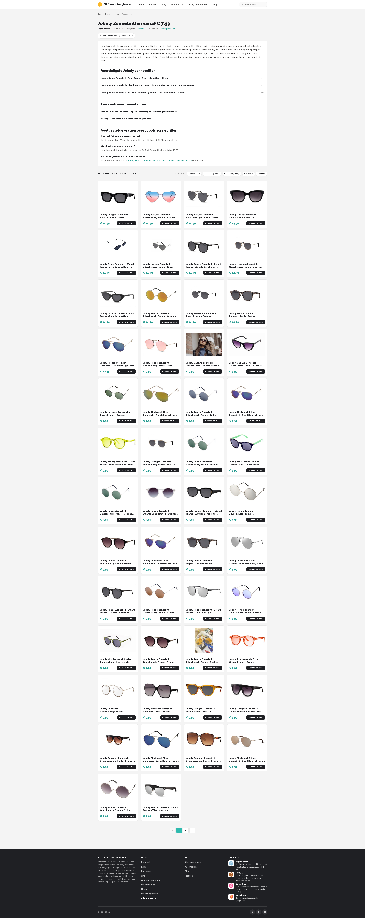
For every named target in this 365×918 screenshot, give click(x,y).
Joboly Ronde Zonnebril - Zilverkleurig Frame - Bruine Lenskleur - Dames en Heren (158, 613)
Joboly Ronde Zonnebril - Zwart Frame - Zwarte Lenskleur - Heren (134, 78)
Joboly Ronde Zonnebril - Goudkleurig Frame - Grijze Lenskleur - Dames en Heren (115, 810)
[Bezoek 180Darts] (231, 874)
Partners (189, 875)
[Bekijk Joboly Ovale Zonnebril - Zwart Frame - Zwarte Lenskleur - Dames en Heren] (118, 245)
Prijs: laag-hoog (212, 174)
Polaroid (145, 862)
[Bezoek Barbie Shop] (231, 886)
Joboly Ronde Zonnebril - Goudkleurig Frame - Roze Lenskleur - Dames (157, 366)
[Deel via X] (252, 912)
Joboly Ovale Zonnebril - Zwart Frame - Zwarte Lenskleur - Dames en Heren (117, 267)
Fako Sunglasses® (149, 893)
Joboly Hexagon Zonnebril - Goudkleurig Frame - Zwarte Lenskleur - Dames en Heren (245, 267)
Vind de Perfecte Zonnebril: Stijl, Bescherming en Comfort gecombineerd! (139, 111)
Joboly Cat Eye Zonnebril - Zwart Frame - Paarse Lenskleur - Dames (204, 366)
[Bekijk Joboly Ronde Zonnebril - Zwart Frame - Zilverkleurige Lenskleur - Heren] (161, 789)
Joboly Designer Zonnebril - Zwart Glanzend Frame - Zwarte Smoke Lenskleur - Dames (247, 711)
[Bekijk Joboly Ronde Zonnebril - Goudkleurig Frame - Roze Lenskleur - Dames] (161, 344)
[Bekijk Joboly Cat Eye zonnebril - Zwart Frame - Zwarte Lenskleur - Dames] (118, 295)
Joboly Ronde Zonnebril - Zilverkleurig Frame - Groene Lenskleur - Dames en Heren (202, 464)
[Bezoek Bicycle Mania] (231, 863)
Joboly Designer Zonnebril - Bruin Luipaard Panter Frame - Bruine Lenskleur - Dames (117, 761)
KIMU (143, 866)
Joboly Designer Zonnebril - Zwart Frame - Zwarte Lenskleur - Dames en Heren (115, 217)
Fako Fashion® (148, 884)
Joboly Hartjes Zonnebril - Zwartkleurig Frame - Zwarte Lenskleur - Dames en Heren (202, 217)
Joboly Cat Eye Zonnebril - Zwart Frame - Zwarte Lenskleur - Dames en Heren (244, 217)
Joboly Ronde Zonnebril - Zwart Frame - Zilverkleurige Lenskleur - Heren (160, 810)
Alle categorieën (193, 862)
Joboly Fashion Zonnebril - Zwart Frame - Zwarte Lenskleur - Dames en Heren (204, 514)
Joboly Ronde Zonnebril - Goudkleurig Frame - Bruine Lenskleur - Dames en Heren (115, 563)
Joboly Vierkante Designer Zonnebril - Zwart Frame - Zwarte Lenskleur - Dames (157, 711)
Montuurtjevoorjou (150, 880)
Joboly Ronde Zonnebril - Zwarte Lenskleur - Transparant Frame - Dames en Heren (161, 514)
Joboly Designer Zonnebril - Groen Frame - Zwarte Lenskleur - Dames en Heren (201, 711)
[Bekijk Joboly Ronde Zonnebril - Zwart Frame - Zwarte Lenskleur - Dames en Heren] (204, 245)
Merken (153, 4)
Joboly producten (167, 28)
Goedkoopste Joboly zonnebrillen (116, 36)
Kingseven (146, 871)
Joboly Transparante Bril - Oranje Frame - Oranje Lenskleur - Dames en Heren (244, 662)
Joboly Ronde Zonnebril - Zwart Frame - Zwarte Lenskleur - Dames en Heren (203, 267)
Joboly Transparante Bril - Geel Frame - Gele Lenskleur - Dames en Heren (118, 464)
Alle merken (191, 866)
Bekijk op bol (126, 223)
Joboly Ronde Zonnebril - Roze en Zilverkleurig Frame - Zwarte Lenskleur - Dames (143, 92)
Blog (163, 4)
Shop (141, 4)
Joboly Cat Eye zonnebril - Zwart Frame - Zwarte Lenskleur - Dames (118, 316)
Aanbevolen (194, 174)
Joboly (116, 14)
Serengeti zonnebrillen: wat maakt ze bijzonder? (126, 118)
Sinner (144, 875)
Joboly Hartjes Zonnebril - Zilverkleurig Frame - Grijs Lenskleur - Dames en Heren (158, 267)
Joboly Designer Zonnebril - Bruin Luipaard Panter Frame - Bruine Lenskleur (203, 761)
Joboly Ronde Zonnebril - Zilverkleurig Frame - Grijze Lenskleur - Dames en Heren (201, 415)
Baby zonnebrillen (198, 4)
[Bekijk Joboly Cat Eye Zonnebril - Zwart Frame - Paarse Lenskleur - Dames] (204, 344)
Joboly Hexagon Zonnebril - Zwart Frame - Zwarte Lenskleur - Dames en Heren (201, 316)
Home (100, 14)
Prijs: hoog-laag (232, 174)
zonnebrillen (142, 28)
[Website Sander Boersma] (109, 912)
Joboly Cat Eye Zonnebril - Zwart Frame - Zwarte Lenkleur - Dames (246, 366)
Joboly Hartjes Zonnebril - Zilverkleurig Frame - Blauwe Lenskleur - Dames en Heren (159, 217)
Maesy (144, 889)
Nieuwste (248, 174)
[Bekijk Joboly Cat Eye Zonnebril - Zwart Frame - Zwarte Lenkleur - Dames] (247, 344)
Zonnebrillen (177, 4)
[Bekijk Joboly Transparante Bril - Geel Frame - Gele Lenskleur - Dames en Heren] (118, 443)
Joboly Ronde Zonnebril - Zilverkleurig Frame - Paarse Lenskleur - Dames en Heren (245, 613)
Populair (261, 174)
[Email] (264, 912)
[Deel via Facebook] (258, 912)
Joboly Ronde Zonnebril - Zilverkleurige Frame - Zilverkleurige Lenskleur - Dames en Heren (147, 85)
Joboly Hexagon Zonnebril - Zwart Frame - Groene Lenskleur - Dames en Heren (115, 415)
